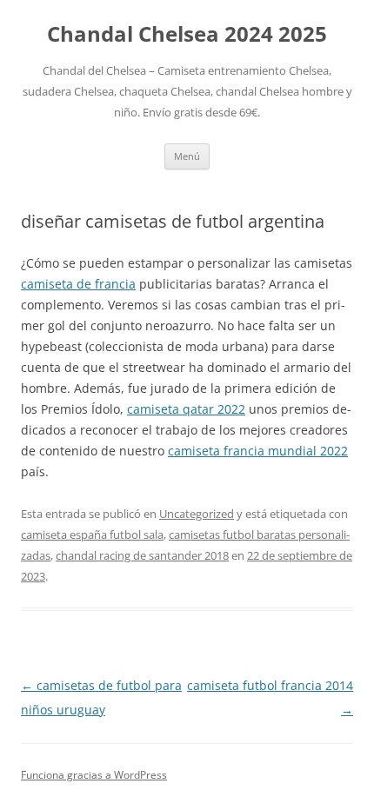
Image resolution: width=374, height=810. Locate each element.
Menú (187, 156)
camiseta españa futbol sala (92, 534)
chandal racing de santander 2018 (142, 555)
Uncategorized (196, 513)
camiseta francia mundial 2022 (258, 450)
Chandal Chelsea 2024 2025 (187, 34)
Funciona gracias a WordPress (94, 774)
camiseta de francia (78, 284)
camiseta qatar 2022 (186, 409)
